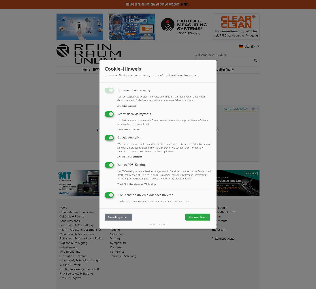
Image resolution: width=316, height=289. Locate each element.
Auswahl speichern (118, 217)
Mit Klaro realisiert (158, 224)
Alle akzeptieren (197, 217)
